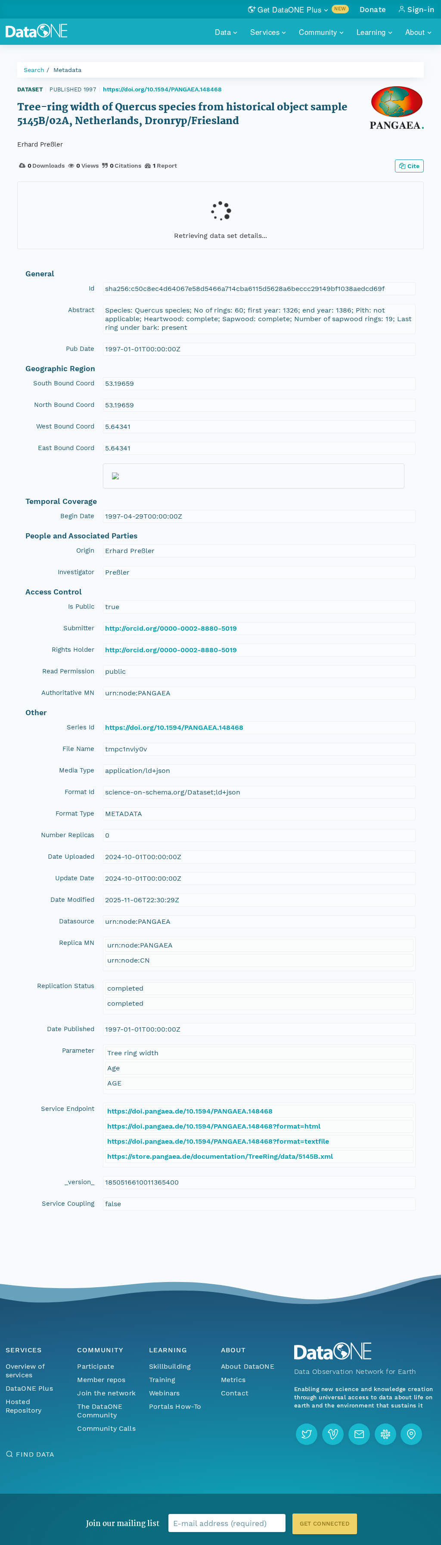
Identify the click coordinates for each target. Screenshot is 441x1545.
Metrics (233, 1380)
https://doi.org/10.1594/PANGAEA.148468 (162, 89)
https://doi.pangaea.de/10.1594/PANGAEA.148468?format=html (213, 1126)
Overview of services (25, 1370)
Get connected (325, 1523)
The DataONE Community (99, 1410)
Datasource (76, 921)
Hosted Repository (24, 1406)
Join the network (106, 1393)
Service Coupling (68, 1203)
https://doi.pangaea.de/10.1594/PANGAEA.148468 (190, 1111)
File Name (78, 749)
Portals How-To (175, 1406)
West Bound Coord (65, 426)
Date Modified (72, 900)
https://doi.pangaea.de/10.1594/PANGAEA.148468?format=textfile (218, 1141)
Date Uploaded (71, 856)
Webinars (164, 1393)
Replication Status (65, 986)
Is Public (81, 606)
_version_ (79, 1182)
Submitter (78, 628)
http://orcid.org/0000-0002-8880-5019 (171, 628)
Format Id (79, 792)
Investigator (76, 572)
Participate (95, 1366)
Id (91, 288)
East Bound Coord (66, 448)
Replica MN (76, 943)
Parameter (78, 1050)
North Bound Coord (64, 405)
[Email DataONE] (359, 1434)
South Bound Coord (63, 383)
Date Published (70, 1029)
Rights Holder (73, 650)
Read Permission (68, 671)
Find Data (35, 1454)
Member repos (101, 1380)
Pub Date (80, 349)
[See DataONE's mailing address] (411, 1434)
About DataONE (247, 1366)
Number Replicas (67, 835)
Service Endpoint (67, 1109)
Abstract (81, 310)
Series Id (80, 727)
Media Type (76, 770)
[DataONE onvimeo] (333, 1434)
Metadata (67, 69)
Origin (85, 550)
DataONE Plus (29, 1388)
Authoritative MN (67, 693)
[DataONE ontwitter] (306, 1434)
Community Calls (106, 1428)
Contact (234, 1393)
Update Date (74, 878)
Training (162, 1380)
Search (34, 69)
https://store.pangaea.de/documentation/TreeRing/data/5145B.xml (220, 1156)
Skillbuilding (170, 1366)
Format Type (75, 813)
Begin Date (77, 516)
